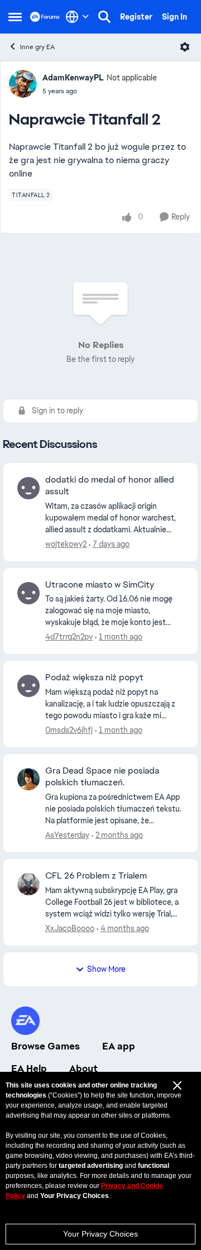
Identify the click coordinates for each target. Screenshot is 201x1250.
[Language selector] (77, 17)
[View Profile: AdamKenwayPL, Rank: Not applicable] (23, 84)
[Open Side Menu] (15, 16)
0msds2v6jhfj (69, 730)
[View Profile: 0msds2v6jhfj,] (28, 686)
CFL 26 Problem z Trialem (96, 875)
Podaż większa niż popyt (94, 677)
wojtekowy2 (66, 544)
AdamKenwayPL (73, 78)
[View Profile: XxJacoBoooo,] (28, 884)
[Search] (104, 16)
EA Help (29, 1068)
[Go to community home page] (45, 16)
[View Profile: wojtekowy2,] (28, 488)
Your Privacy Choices (100, 1233)
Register (136, 17)
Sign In (174, 17)
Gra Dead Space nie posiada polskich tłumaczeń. (102, 776)
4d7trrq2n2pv (69, 637)
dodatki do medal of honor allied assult (109, 485)
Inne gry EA (37, 46)
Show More (106, 969)
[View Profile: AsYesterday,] (28, 779)
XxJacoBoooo (69, 928)
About (83, 1068)
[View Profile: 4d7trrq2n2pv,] (28, 593)
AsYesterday (67, 835)
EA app (118, 1046)
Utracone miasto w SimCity (99, 584)
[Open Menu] (185, 47)
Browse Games (45, 1046)
